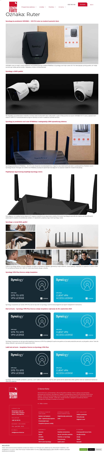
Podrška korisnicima (64, 432)
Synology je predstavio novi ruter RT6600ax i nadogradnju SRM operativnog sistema (36, 121)
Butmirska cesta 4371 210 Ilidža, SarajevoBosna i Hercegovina (18, 412)
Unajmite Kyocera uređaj (46, 423)
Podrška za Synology (64, 437)
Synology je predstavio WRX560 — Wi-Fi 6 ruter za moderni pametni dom (32, 21)
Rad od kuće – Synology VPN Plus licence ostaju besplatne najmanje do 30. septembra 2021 (39, 309)
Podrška (51, 7)
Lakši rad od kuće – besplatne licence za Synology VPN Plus (27, 347)
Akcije (78, 437)
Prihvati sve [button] (83, 449)
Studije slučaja (81, 434)
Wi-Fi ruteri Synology (45, 441)
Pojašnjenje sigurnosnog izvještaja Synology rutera (24, 172)
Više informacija (45, 449)
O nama (61, 7)
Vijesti (78, 439)
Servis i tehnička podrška (65, 434)
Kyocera (41, 432)
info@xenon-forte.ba (18, 432)
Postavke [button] (98, 449)
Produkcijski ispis (44, 421)
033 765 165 (71, 4)
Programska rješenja (28, 7)
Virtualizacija (80, 417)
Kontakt (79, 441)
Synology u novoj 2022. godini (16, 222)
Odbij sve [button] (91, 449)
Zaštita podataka (82, 414)
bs (91, 5)
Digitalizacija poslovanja (65, 416)
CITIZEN (41, 437)
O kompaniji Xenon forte (84, 432)
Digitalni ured (81, 419)
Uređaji (41, 7)
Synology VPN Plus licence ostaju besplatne (21, 272)
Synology (41, 439)
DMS (59, 418)
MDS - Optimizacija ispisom (47, 418)
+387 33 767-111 (16, 420)
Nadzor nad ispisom (44, 416)
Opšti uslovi (61, 441)
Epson (40, 434)
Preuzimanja (61, 439)
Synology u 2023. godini (14, 71)
